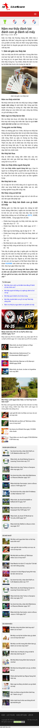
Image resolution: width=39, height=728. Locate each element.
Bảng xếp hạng (21, 715)
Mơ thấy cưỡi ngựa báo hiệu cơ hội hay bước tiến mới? (19, 401)
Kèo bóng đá (4, 22)
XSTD (30, 215)
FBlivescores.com (21, 720)
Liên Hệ (30, 715)
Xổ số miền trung (24, 22)
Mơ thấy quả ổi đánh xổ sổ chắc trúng (16, 296)
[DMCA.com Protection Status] (20, 722)
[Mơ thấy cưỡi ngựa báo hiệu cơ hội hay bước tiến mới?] (20, 387)
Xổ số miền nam (34, 22)
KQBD (3, 715)
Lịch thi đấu (11, 715)
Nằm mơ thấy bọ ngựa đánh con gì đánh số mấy (19, 304)
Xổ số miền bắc (14, 22)
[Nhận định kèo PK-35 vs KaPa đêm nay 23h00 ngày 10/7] (20, 320)
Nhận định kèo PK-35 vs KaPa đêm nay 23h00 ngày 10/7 (17, 333)
